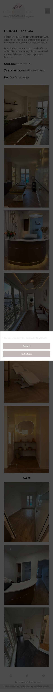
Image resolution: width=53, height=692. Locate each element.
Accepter (26, 345)
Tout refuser (26, 353)
